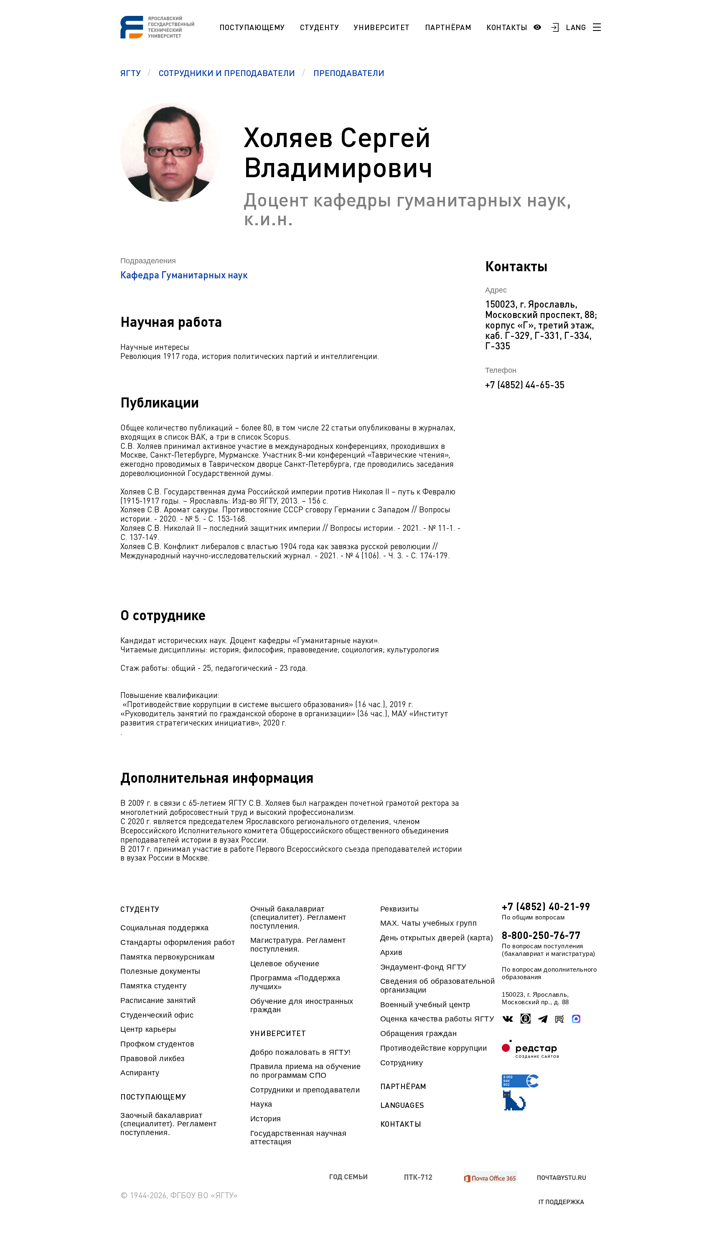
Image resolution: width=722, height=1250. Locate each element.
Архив (391, 952)
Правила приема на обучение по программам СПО (305, 1070)
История (265, 1119)
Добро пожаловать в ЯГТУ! (300, 1052)
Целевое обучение (285, 964)
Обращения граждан (418, 1033)
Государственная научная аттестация (298, 1137)
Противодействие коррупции (433, 1048)
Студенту (319, 27)
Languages (402, 1105)
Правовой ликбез (152, 1058)
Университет (382, 27)
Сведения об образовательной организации (437, 985)
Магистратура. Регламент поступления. (298, 944)
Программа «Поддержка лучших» (295, 982)
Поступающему (252, 27)
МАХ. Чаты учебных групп (428, 923)
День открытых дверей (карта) (436, 938)
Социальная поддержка (164, 928)
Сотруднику (401, 1063)
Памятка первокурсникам (167, 957)
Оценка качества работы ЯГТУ (437, 1019)
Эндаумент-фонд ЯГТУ (423, 967)
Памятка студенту (153, 986)
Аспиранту (139, 1073)
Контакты (507, 27)
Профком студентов (157, 1044)
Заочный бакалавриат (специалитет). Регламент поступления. (168, 1124)
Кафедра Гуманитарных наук (184, 275)
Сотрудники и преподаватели (305, 1090)
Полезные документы (160, 971)
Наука (261, 1104)
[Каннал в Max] (577, 1019)
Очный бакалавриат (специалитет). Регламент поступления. (298, 917)
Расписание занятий (158, 1000)
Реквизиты (399, 909)
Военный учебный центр (425, 1005)
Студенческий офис (156, 1015)
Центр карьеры (148, 1029)
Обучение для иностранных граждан (301, 1005)
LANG (576, 27)
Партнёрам (448, 27)
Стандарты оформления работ (177, 942)
